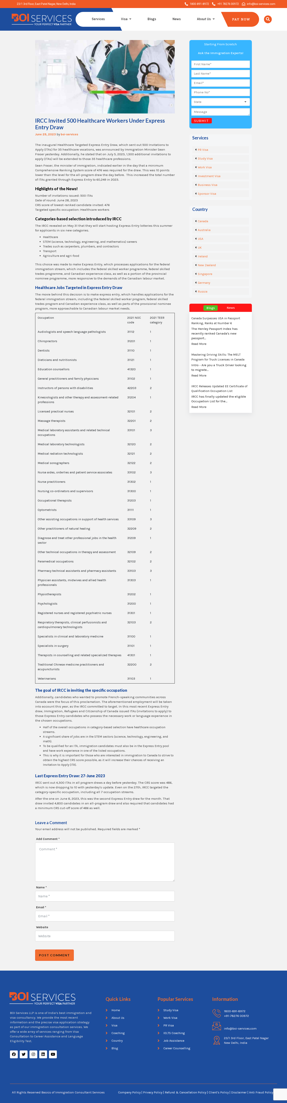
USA (200, 239)
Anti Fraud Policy (261, 1092)
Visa (124, 19)
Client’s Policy (219, 1092)
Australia (204, 230)
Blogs (151, 19)
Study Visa (205, 158)
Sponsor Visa (207, 193)
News (176, 19)
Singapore (205, 274)
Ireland (203, 256)
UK (200, 247)
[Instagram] (33, 1054)
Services (98, 19)
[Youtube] (53, 1054)
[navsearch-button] (268, 19)
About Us (204, 19)
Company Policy (129, 1092)
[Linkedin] (43, 1054)
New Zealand (207, 265)
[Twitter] (24, 1054)
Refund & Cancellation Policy (185, 1092)
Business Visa (207, 185)
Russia (202, 291)
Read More (198, 344)
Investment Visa (209, 176)
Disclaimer (239, 1092)
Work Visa (205, 167)
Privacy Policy (152, 1092)
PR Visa (203, 150)
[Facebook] (14, 1054)
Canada (203, 221)
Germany (204, 283)
